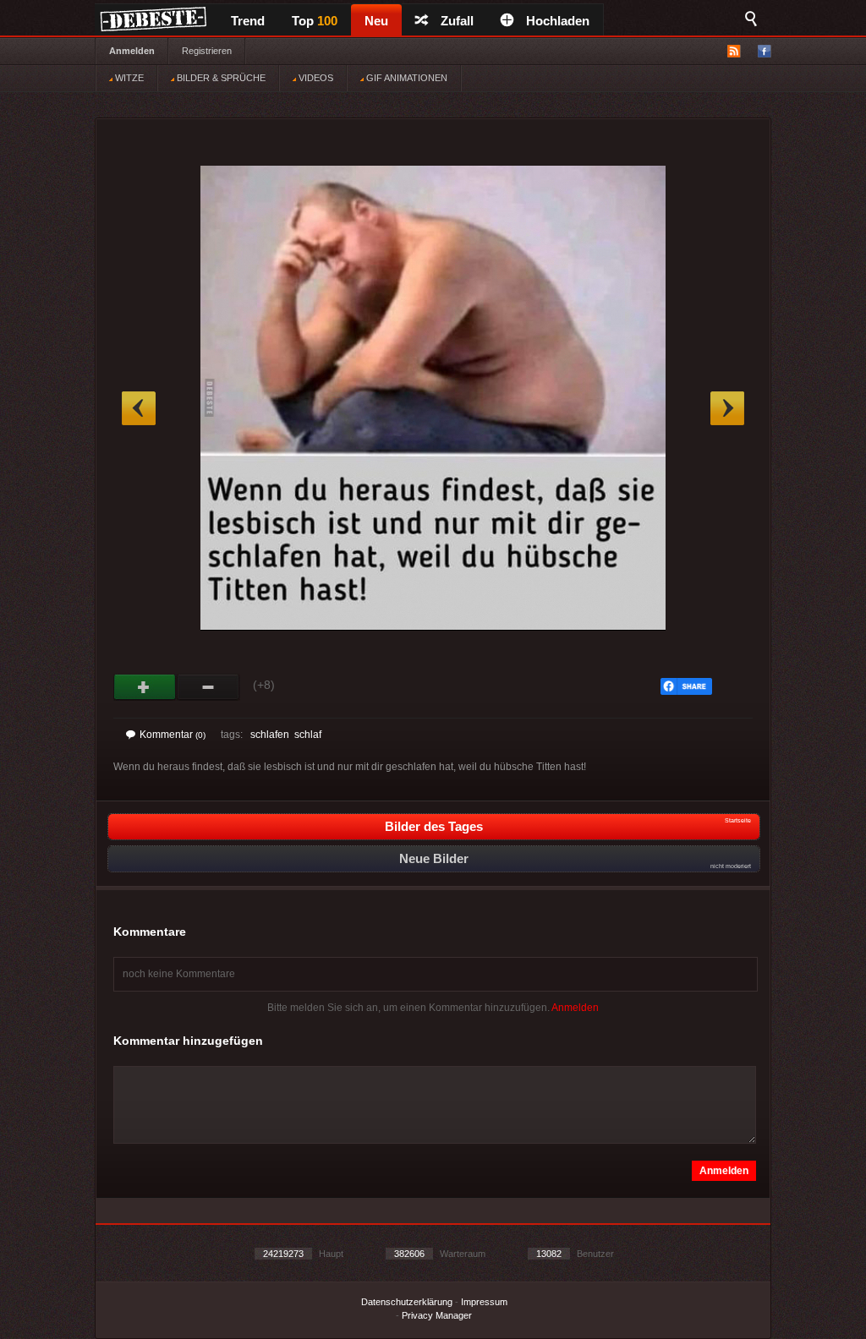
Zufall (457, 21)
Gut (145, 687)
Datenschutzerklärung (406, 1302)
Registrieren (207, 51)
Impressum (484, 1302)
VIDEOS (314, 78)
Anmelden (132, 51)
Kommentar (173, 735)
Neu (376, 21)
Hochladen (557, 21)
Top (314, 21)
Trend (248, 21)
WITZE (128, 78)
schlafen (269, 735)
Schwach (208, 687)
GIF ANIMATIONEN (405, 78)
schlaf (307, 735)
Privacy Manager (437, 1315)
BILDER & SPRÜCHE (220, 78)
